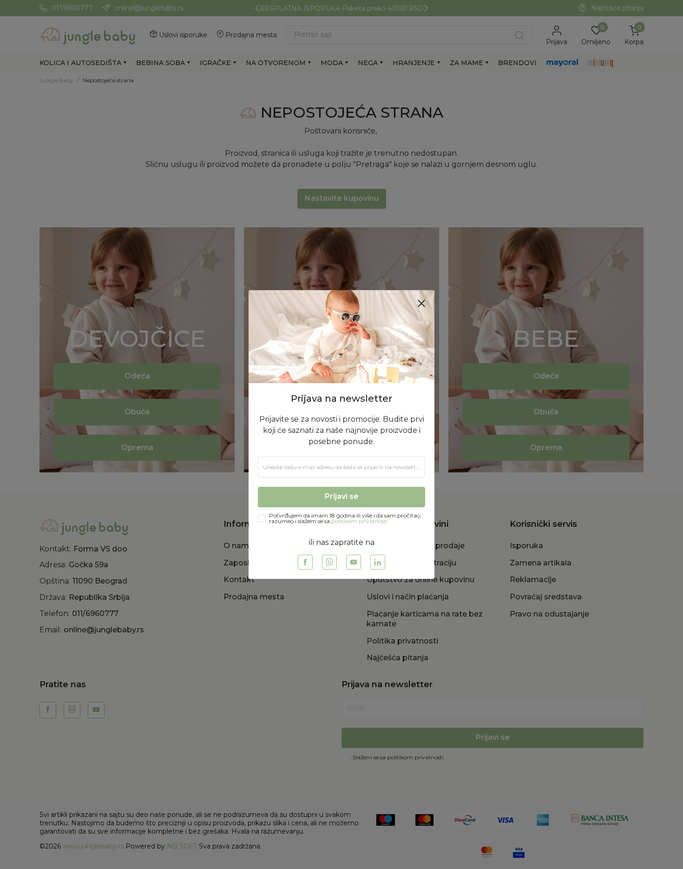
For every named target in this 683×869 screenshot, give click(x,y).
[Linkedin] (377, 562)
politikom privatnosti (359, 520)
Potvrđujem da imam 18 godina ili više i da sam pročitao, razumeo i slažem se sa (345, 518)
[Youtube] (353, 562)
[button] (421, 303)
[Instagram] (329, 562)
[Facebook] (305, 562)
